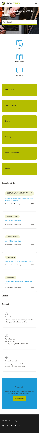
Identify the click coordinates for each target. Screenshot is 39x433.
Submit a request (19, 398)
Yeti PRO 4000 (11, 257)
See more (5, 295)
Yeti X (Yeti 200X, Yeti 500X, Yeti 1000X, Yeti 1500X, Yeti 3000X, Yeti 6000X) (19, 193)
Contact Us (19, 75)
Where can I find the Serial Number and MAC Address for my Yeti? (19, 199)
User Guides (19, 62)
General (7, 168)
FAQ (19, 48)
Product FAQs (9, 89)
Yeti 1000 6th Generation (13, 220)
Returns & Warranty (12, 153)
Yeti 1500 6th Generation (13, 241)
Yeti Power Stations (12, 216)
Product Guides (10, 105)
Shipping (8, 137)
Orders (7, 121)
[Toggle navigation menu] (36, 3)
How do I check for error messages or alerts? (19, 261)
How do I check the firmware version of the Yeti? (18, 283)
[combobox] (19, 22)
